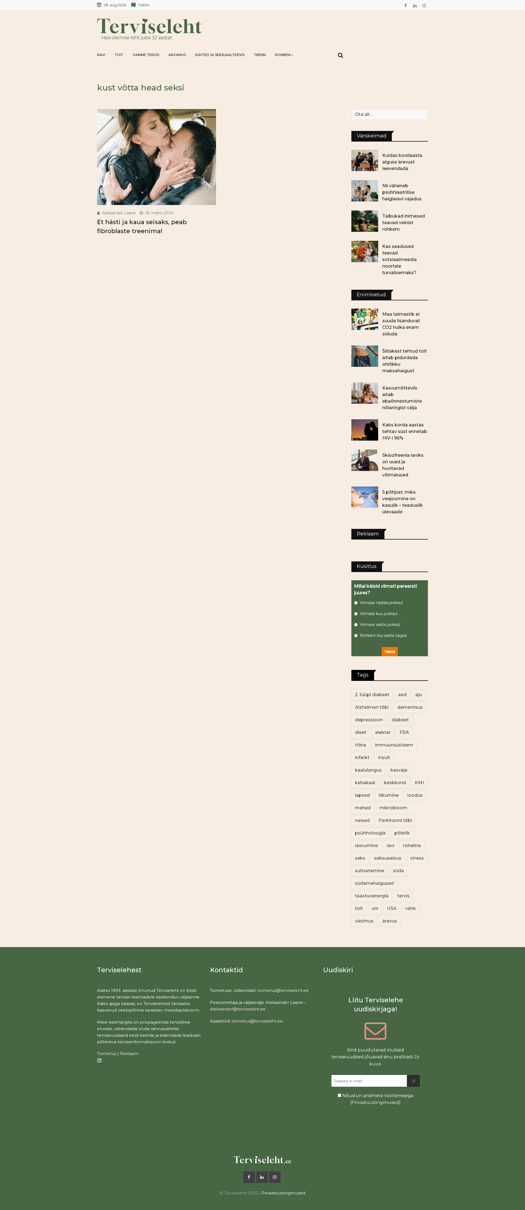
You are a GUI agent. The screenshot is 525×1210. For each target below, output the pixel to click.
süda (398, 870)
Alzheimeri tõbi (372, 707)
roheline (412, 845)
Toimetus (106, 1053)
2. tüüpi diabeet (372, 694)
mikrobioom (393, 807)
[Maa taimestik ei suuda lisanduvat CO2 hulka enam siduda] (364, 319)
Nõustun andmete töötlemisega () (377, 1099)
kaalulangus (368, 770)
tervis (403, 895)
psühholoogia (370, 833)
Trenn (260, 55)
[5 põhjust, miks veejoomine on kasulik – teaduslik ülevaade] (364, 497)
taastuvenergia (372, 895)
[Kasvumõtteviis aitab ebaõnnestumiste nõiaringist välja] (364, 393)
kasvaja (398, 770)
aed (402, 694)
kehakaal (365, 782)
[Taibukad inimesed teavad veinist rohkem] (364, 221)
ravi (390, 845)
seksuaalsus (387, 858)
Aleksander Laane (119, 212)
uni (375, 908)
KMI (419, 782)
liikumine (389, 795)
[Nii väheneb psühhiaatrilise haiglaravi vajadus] (364, 190)
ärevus (389, 921)
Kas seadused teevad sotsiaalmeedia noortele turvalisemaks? (399, 259)
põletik (402, 833)
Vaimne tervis (146, 55)
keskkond (395, 782)
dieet (360, 732)
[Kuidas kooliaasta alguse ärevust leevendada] (364, 160)
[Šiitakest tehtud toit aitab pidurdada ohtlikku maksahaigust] (364, 356)
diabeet (400, 719)
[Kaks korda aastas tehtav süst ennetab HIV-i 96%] (364, 430)
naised (362, 820)
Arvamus (177, 55)
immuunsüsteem (394, 745)
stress (417, 858)
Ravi (101, 55)
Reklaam (129, 1053)
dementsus (410, 707)
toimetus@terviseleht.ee (283, 990)
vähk (410, 908)
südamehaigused (374, 883)
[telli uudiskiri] (413, 1081)
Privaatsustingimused (375, 1102)
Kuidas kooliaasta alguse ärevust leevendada (402, 162)
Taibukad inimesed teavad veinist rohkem (403, 222)
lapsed (362, 795)
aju (418, 694)
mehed (363, 807)
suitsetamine (369, 870)
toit (359, 908)
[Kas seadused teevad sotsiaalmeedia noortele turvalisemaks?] (364, 251)
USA (391, 908)
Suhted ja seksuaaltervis (219, 55)
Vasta (389, 651)
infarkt (362, 757)
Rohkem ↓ (284, 55)
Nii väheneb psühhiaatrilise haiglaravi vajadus (402, 192)
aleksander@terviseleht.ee (238, 1009)
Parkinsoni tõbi (395, 820)
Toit (119, 55)
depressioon (369, 719)
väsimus (364, 921)
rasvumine (366, 845)
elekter (383, 732)
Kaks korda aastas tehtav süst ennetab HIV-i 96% (404, 431)
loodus (415, 795)
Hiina (360, 745)
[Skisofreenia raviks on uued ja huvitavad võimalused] (364, 460)
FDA (404, 732)
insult (384, 757)
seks (360, 858)
